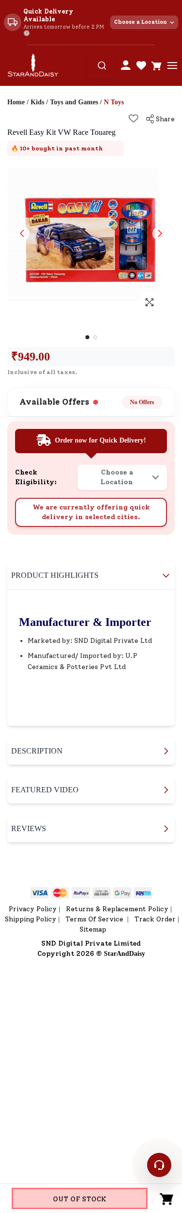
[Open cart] (157, 65)
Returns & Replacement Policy (117, 909)
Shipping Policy (30, 919)
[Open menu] (172, 65)
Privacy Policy (33, 909)
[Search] (102, 65)
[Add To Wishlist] (133, 118)
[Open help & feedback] (159, 1165)
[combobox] (102, 65)
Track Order (155, 919)
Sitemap (93, 929)
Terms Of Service (95, 919)
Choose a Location (140, 22)
